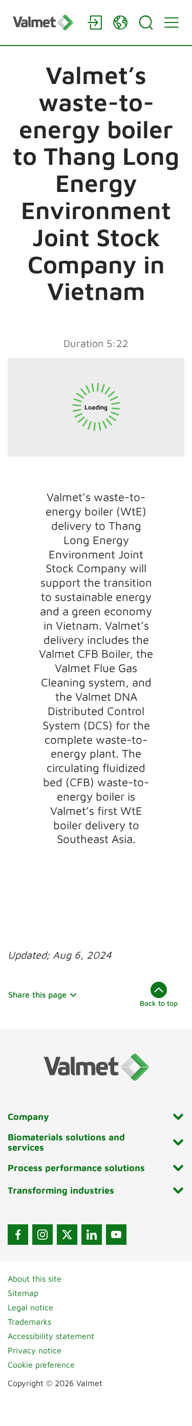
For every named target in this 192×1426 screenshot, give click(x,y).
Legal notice (30, 1307)
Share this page (37, 994)
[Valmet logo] (45, 22)
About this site (34, 1278)
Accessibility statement (51, 1336)
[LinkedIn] (91, 1234)
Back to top (159, 1003)
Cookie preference (41, 1364)
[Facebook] (18, 1234)
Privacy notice (34, 1350)
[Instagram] (42, 1234)
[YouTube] (116, 1234)
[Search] (146, 22)
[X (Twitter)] (67, 1234)
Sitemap (23, 1293)
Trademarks (29, 1321)
